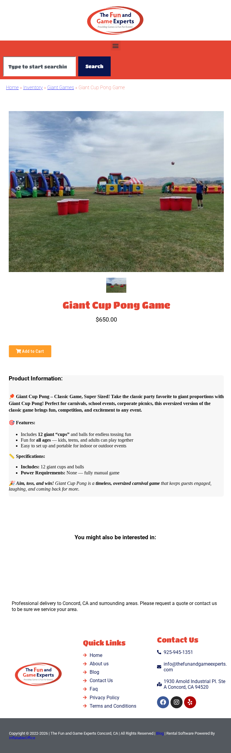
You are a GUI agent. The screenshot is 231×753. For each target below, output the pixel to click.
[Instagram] (177, 702)
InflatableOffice (22, 738)
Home (12, 87)
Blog (160, 733)
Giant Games (60, 87)
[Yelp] (190, 702)
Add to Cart (32, 351)
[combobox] (39, 66)
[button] (116, 45)
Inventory (33, 87)
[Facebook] (163, 702)
